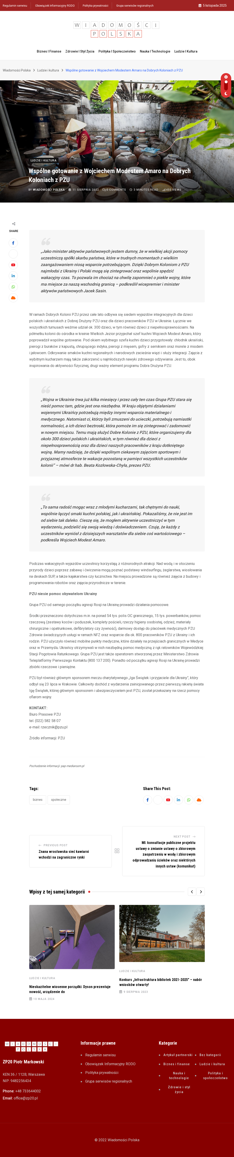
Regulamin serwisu (15, 5)
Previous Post (55, 845)
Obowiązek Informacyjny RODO (55, 5)
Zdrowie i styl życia (79, 51)
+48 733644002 (28, 1091)
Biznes (38, 799)
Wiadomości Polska (49, 189)
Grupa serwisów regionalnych (135, 5)
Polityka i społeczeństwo (117, 51)
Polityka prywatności (95, 5)
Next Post (182, 836)
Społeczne (58, 799)
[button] (192, 892)
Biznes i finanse (49, 51)
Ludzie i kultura (185, 51)
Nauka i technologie (155, 51)
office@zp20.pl (26, 1098)
